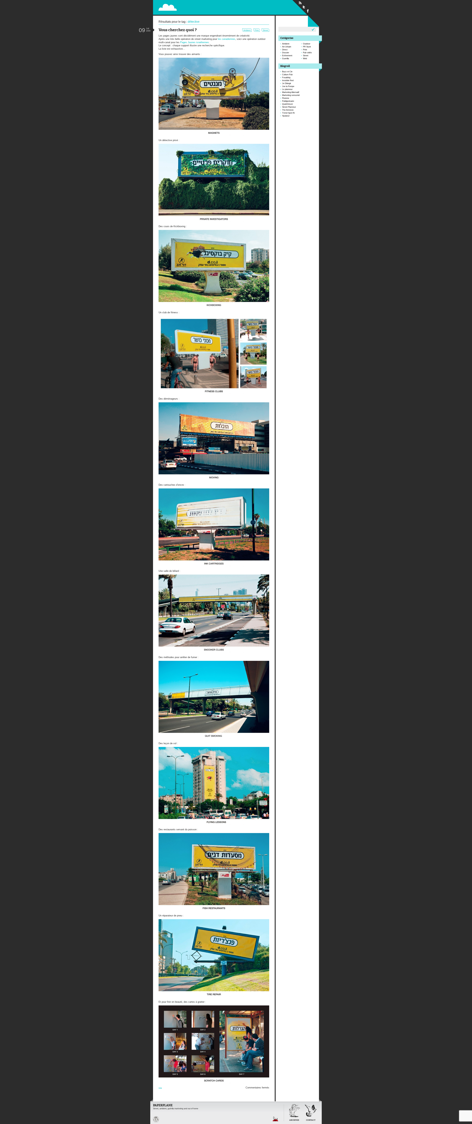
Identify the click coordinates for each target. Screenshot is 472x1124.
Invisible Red (288, 80)
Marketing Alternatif (290, 92)
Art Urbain (286, 47)
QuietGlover (287, 104)
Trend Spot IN (288, 113)
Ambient (247, 30)
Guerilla (285, 58)
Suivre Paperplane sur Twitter (304, 7)
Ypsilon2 (285, 116)
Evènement (287, 55)
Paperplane (191, 7)
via (160, 1088)
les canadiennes (226, 39)
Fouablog (286, 77)
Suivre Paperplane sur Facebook (308, 11)
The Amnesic (288, 110)
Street (265, 30)
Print (257, 30)
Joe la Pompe (288, 86)
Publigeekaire (288, 101)
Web (305, 58)
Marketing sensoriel (291, 95)
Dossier (285, 52)
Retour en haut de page (275, 1119)
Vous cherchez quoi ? (178, 30)
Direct (284, 49)
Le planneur (287, 89)
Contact (310, 1120)
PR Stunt (307, 47)
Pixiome (285, 98)
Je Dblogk (286, 83)
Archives (294, 1120)
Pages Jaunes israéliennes (194, 42)
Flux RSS (300, 3)
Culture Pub (287, 74)
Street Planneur (289, 107)
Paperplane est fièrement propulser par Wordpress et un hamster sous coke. (156, 1119)
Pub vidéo (307, 52)
